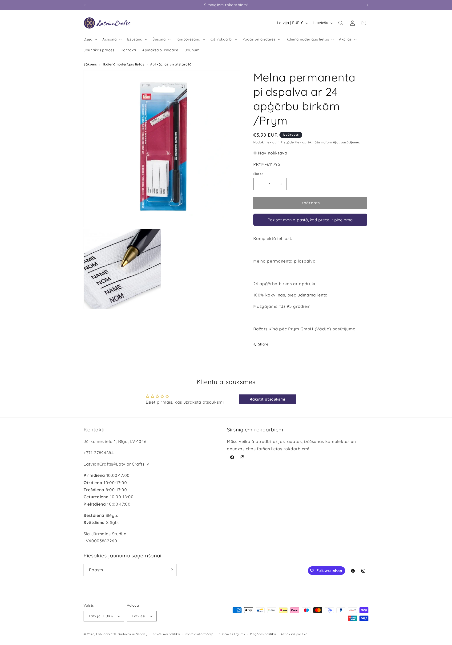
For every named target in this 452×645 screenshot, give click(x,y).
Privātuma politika (166, 634)
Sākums (90, 64)
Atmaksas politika (294, 634)
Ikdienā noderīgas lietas (123, 64)
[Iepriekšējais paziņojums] (85, 5)
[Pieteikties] (171, 570)
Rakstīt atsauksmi (267, 399)
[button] (90, 39)
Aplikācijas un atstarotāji (171, 64)
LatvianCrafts (106, 634)
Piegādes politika (263, 634)
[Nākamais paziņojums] (367, 5)
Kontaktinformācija (199, 634)
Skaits (258, 174)
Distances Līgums (231, 634)
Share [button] (263, 344)
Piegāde (287, 142)
